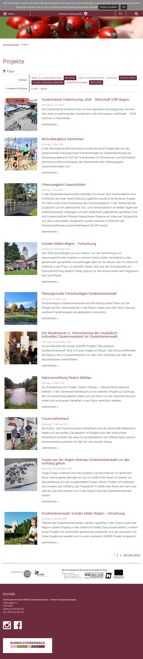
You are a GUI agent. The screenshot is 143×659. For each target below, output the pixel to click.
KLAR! (34, 89)
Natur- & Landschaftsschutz (46, 78)
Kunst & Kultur (128, 78)
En (120, 14)
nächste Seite (131, 555)
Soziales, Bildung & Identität (48, 82)
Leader (43, 89)
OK (123, 7)
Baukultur (70, 78)
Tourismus (111, 78)
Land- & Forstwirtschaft (91, 78)
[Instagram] (7, 626)
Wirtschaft (96, 82)
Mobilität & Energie (76, 82)
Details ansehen (108, 7)
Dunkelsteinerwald (11, 44)
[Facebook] (18, 626)
